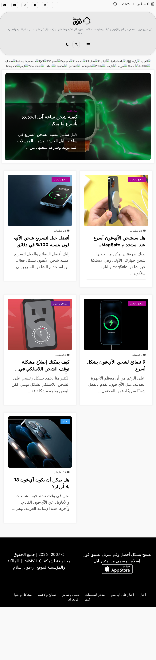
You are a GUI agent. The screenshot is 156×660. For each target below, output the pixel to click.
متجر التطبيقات (95, 595)
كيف (87, 599)
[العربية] (145, 61)
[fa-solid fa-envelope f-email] (4, 5)
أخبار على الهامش (122, 595)
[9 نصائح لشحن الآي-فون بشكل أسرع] (116, 324)
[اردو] (24, 66)
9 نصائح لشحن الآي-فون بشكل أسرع (116, 365)
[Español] (61, 66)
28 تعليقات (136, 231)
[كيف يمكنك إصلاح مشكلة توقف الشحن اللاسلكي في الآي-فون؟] (40, 324)
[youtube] (14, 5)
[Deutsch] (67, 61)
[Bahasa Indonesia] (27, 61)
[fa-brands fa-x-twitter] (45, 5)
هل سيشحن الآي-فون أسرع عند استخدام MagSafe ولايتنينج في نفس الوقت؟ (119, 242)
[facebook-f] (55, 5)
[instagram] (24, 5)
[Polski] (100, 66)
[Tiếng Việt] (13, 66)
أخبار (65, 421)
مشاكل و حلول (60, 303)
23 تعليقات (60, 231)
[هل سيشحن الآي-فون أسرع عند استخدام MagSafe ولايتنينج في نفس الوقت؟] (116, 200)
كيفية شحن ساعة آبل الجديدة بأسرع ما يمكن (49, 120)
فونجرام (73, 599)
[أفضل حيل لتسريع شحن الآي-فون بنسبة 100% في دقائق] (40, 200)
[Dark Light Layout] (67, 44)
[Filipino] (92, 61)
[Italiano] (10, 61)
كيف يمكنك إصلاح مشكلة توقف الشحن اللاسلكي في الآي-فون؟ (44, 366)
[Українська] (36, 66)
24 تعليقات (60, 472)
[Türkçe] (50, 66)
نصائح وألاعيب (72, 111)
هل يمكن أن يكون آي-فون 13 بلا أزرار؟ (41, 483)
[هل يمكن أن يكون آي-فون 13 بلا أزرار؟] (40, 442)
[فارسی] (111, 66)
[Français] (79, 61)
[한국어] (133, 66)
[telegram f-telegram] (35, 5)
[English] (104, 61)
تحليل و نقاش (70, 595)
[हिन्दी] (43, 61)
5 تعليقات (60, 355)
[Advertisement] (78, 633)
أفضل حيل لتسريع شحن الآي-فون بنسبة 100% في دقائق (41, 241)
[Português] (88, 66)
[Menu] (88, 45)
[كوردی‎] (122, 66)
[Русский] (74, 66)
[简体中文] (133, 61)
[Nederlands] (118, 61)
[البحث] (76, 44)
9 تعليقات (136, 355)
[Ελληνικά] (54, 61)
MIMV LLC (33, 561)
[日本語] (144, 66)
